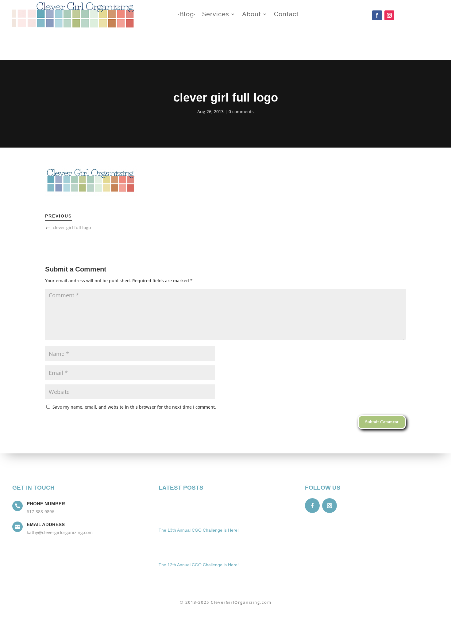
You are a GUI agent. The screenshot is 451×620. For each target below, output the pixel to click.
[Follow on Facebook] (377, 15)
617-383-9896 (40, 511)
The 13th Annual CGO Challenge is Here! (199, 530)
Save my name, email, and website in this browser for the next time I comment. (134, 407)
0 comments (241, 111)
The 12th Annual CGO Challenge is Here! (199, 564)
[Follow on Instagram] (389, 15)
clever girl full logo (72, 227)
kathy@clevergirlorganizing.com (60, 532)
